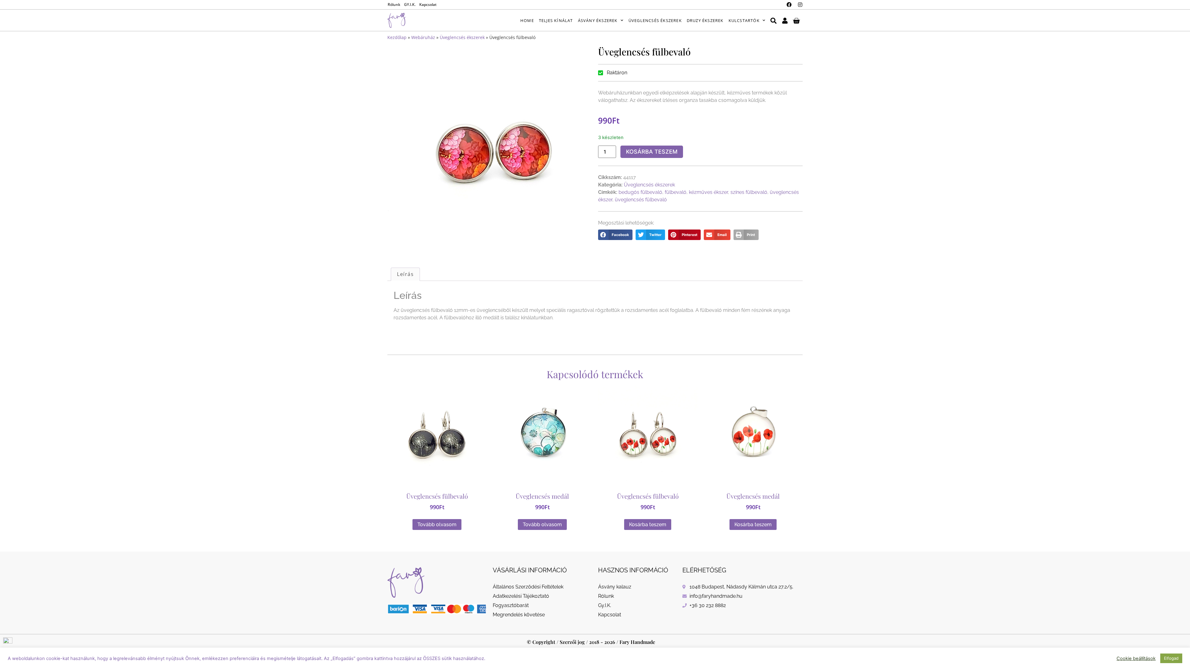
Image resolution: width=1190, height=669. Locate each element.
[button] (615, 235)
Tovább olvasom (436, 524)
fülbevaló (675, 192)
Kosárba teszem (651, 151)
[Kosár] (796, 20)
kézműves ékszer (708, 192)
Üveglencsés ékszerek (655, 20)
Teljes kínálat (556, 20)
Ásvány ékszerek (598, 20)
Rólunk (394, 4)
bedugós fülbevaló (640, 192)
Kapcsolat (428, 4)
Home (527, 20)
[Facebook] (789, 4)
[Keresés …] (773, 20)
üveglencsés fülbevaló (641, 200)
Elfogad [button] (1171, 658)
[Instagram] (800, 4)
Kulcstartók (744, 20)
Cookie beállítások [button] (1136, 658)
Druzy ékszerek (705, 20)
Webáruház (423, 37)
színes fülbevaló (748, 192)
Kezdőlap (397, 37)
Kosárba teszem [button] (647, 524)
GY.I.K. (410, 4)
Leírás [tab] (405, 274)
